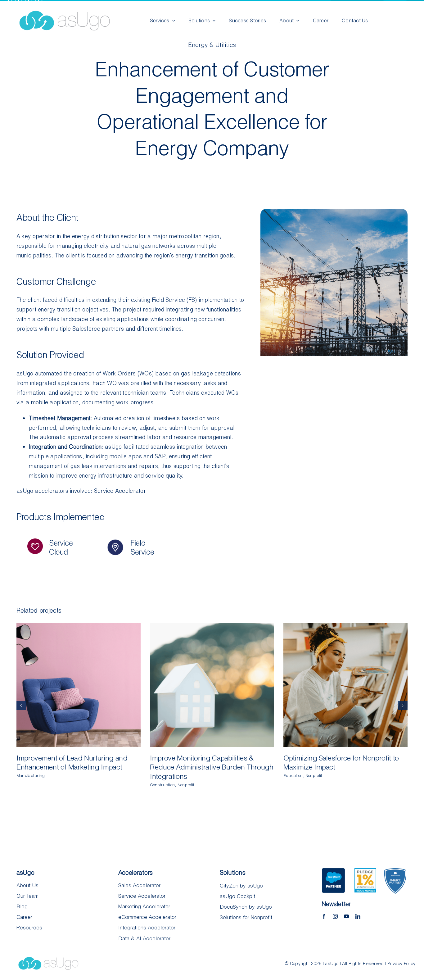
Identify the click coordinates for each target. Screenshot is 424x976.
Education (293, 775)
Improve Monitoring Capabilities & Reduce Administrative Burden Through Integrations (206, 685)
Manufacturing (30, 775)
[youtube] (346, 916)
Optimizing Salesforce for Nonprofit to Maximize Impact (339, 685)
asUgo (24, 373)
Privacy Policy (401, 963)
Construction (162, 784)
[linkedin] (357, 916)
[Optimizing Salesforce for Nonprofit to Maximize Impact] (345, 685)
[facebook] (324, 916)
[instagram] (335, 916)
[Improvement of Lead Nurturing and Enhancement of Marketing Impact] (78, 685)
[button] (21, 705)
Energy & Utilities (212, 44)
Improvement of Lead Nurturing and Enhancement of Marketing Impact (72, 685)
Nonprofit (186, 784)
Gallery (84, 685)
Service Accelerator (120, 490)
